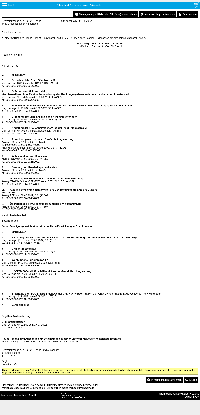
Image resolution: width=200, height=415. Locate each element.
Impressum (6, 395)
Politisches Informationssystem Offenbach (79, 5)
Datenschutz (20, 395)
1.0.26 (196, 396)
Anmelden (33, 395)
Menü (11, 5)
